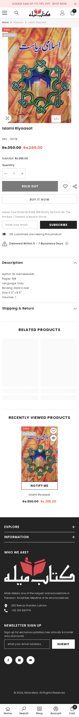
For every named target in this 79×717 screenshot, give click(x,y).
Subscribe (58, 225)
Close (75, 3)
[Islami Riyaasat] (39, 453)
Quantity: (8, 165)
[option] (39, 75)
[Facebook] (8, 660)
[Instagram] (19, 660)
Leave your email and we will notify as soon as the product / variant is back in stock (36, 214)
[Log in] (62, 13)
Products (18, 22)
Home (5, 22)
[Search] (16, 12)
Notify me (39, 486)
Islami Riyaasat (39, 494)
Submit (63, 644)
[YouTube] (31, 660)
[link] (20, 391)
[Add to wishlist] (65, 186)
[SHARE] (74, 186)
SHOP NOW (59, 3)
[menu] (4, 12)
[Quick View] (53, 438)
